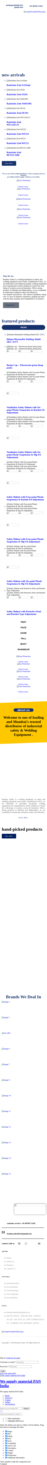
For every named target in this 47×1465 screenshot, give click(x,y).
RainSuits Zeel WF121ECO (14, 123)
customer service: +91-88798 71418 (21, 1223)
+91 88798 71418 (36, 6)
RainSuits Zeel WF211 (18, 143)
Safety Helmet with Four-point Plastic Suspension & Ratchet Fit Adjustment (25, 498)
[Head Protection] (23, 199)
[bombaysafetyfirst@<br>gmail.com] (3, 5)
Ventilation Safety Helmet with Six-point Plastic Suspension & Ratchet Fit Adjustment (26, 410)
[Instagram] (26, 1243)
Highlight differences (15, 1421)
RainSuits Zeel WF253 (18, 134)
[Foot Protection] (23, 217)
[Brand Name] (6, 1002)
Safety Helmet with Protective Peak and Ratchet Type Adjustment (24, 612)
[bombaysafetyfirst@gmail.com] (3, 1232)
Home (7, 1396)
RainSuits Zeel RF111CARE (14, 153)
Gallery (7, 1402)
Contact (8, 1400)
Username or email (8, 1362)
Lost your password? (8, 1373)
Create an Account (13, 1358)
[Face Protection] (23, 180)
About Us (8, 1398)
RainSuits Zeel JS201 (17, 94)
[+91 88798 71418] (27, 5)
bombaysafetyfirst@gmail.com (14, 6)
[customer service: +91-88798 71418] (3, 1221)
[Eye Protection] (23, 209)
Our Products (10, 1404)
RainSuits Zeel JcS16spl (18, 85)
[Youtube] (39, 1243)
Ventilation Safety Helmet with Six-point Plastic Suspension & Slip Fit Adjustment (24, 455)
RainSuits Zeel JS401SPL (19, 103)
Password (4, 1367)
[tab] (23, 327)
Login (3, 1371)
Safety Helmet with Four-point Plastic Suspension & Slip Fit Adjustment (25, 540)
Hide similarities (13, 1419)
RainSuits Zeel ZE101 (17, 113)
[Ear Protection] (23, 189)
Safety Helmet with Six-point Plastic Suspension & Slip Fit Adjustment (24, 582)
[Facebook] (19, 1243)
